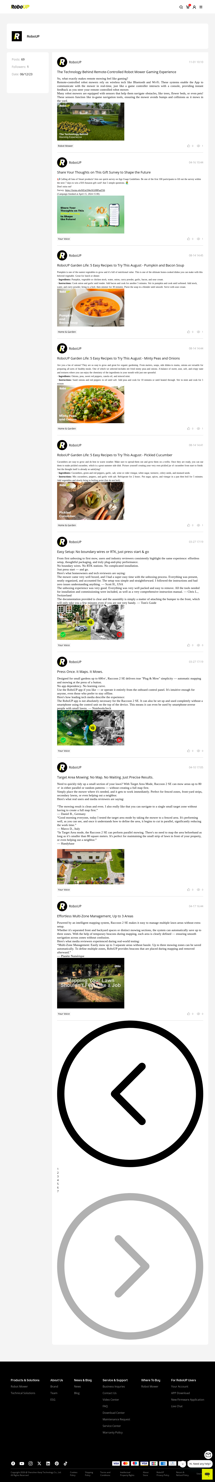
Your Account (179, 1386)
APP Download (180, 1393)
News (77, 1386)
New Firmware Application (187, 1399)
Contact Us (110, 1393)
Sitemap (200, 1473)
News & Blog (83, 1380)
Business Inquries (114, 1386)
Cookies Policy (73, 1474)
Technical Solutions (23, 1393)
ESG (52, 1399)
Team (53, 1393)
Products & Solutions (25, 1380)
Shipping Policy (89, 1474)
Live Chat (177, 1406)
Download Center (114, 1413)
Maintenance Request (116, 1419)
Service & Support (115, 1380)
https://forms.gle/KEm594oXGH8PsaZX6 (85, 190)
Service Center (112, 1426)
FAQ (105, 1406)
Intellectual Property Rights (127, 1474)
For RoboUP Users (183, 1380)
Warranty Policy (113, 1432)
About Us (56, 1380)
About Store (145, 1474)
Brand (54, 1386)
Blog (77, 1393)
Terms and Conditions (105, 1474)
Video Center (111, 1399)
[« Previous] (130, 1093)
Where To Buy (150, 1380)
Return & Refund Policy (182, 1474)
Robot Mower (19, 1386)
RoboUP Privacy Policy (163, 1474)
